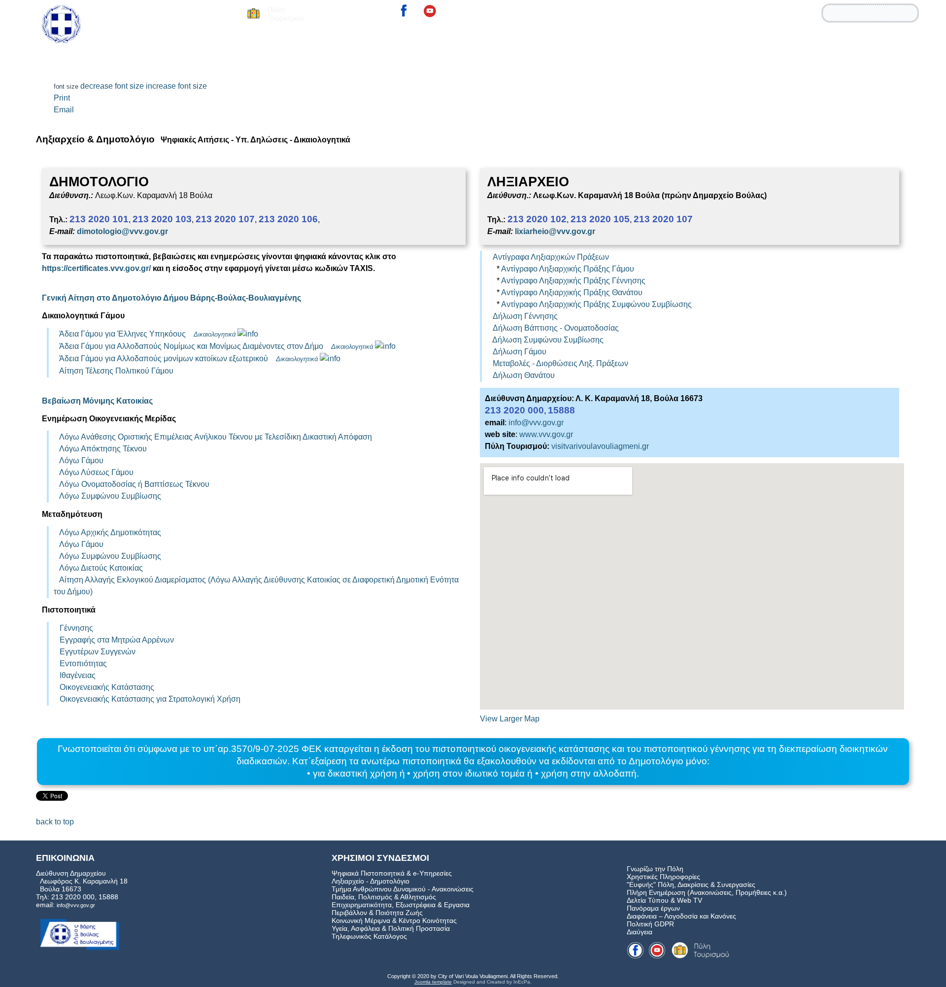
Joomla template (433, 982)
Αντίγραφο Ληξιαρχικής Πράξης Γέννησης (573, 280)
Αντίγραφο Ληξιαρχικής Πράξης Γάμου (567, 269)
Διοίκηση (714, 40)
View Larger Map (510, 719)
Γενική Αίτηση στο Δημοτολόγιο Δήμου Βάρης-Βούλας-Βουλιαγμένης (171, 298)
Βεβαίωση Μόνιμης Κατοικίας (97, 401)
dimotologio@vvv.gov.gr (122, 231)
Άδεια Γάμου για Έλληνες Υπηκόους (122, 334)
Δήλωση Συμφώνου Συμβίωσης (548, 340)
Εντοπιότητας (83, 663)
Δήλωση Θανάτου (524, 375)
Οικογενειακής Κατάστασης (107, 687)
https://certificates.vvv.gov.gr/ (96, 268)
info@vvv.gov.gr (536, 422)
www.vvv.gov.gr (546, 434)
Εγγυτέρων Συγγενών (97, 651)
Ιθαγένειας (78, 675)
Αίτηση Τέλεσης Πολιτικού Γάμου (116, 371)
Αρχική (667, 40)
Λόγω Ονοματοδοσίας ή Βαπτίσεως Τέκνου (134, 484)
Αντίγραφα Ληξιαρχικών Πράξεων (551, 257)
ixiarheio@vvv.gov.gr (556, 231)
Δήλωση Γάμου (519, 351)
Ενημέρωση (879, 40)
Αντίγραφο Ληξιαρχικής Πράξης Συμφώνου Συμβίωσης (596, 304)
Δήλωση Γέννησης (525, 316)
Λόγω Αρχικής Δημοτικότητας (110, 532)
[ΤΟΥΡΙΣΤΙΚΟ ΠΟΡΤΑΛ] (274, 13)
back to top (55, 821)
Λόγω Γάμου (81, 460)
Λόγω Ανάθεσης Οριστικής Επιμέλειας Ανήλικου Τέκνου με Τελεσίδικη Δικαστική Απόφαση (215, 437)
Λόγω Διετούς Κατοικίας (101, 568)
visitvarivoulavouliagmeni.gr (600, 446)
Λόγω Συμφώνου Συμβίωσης (110, 496)
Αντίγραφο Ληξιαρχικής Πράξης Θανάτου (571, 292)
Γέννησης (76, 628)
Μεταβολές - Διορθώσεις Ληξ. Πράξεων (560, 363)
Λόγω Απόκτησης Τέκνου (103, 448)
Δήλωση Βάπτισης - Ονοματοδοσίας (556, 328)
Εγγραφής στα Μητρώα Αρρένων (117, 640)
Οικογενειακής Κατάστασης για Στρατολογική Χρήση (150, 699)
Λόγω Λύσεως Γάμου (96, 472)
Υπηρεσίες (770, 40)
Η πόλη (823, 40)
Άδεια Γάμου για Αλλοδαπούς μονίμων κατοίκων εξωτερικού (164, 358)
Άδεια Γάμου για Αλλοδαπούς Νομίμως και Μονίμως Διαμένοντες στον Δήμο (191, 346)
